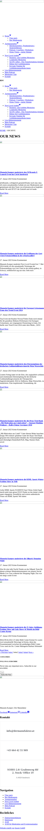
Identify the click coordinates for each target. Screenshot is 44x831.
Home (7, 36)
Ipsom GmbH (20, 828)
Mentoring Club (11, 74)
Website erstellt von (7, 828)
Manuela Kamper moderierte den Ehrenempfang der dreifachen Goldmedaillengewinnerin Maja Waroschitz (21, 365)
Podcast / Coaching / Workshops (21, 50)
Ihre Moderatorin (15, 40)
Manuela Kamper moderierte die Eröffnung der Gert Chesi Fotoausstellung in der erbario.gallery (21, 255)
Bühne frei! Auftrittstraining (19, 64)
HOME (3, 130)
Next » (31, 652)
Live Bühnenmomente (13, 70)
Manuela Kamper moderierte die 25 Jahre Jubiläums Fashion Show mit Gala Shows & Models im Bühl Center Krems (21, 629)
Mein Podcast (10, 72)
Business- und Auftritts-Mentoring (22, 58)
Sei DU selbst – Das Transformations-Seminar (26, 62)
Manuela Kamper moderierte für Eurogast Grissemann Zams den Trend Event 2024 (22, 309)
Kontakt (8, 77)
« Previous (4, 652)
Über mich (13, 38)
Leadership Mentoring (17, 60)
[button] (22, 81)
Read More (4, 193)
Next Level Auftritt (12, 56)
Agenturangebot (11, 44)
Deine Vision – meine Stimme (20, 52)
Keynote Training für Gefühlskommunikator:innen (20, 67)
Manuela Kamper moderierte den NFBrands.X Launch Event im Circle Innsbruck (18, 173)
